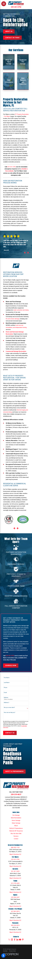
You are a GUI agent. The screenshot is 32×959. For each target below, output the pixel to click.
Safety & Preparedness (14, 771)
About (16, 825)
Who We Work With (16, 833)
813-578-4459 (15, 883)
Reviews (16, 836)
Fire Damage (16, 815)
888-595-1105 (15, 847)
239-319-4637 (16, 794)
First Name (6, 677)
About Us (8, 31)
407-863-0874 (15, 911)
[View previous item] (25, 253)
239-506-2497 (15, 897)
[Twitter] (9, 940)
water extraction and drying (21, 310)
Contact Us (9, 733)
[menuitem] (16, 815)
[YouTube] (20, 940)
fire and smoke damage (12, 319)
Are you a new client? (9, 707)
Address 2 (6, 702)
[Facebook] (15, 940)
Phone (5, 687)
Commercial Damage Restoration (16, 351)
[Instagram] (12, 940)
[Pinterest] (23, 940)
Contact (16, 839)
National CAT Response (16, 831)
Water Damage (16, 823)
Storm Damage (16, 820)
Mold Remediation (16, 818)
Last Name (6, 682)
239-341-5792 (16, 7)
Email (5, 692)
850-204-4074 (15, 925)
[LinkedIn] (17, 940)
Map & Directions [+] (15, 854)
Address (6, 697)
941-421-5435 (15, 871)
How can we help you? (9, 712)
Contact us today (12, 37)
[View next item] (28, 253)
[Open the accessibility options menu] (3, 956)
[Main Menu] (3, 3)
